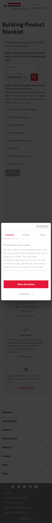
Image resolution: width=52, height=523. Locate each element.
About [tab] (42, 235)
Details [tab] (26, 235)
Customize (24, 293)
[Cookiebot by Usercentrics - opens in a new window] (37, 227)
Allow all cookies (26, 284)
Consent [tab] (9, 235)
